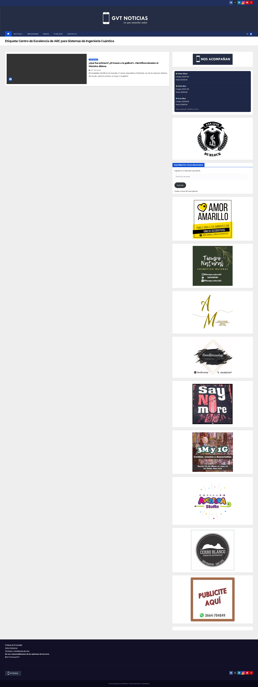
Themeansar (145, 683)
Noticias (18, 34)
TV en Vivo (58, 34)
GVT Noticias (95, 70)
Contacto (72, 34)
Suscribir (180, 185)
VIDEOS (46, 34)
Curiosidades (93, 59)
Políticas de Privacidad (13, 645)
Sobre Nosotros (11, 648)
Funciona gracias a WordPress (119, 683)
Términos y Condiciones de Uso (17, 651)
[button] (247, 34)
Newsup (136, 683)
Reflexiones (33, 34)
